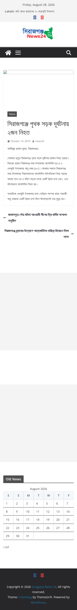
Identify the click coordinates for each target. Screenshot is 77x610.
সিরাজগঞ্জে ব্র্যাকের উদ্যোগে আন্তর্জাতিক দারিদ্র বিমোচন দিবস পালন (37, 233)
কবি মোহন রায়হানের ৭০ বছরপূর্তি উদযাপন (34, 11)
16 (17, 520)
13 (58, 511)
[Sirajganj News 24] (8, 53)
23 (17, 528)
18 (37, 520)
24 (27, 528)
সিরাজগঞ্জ (12, 114)
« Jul (6, 547)
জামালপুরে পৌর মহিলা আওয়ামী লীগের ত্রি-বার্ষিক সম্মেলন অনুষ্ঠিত (37, 217)
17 (27, 520)
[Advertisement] (38, 311)
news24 (39, 141)
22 (7, 528)
